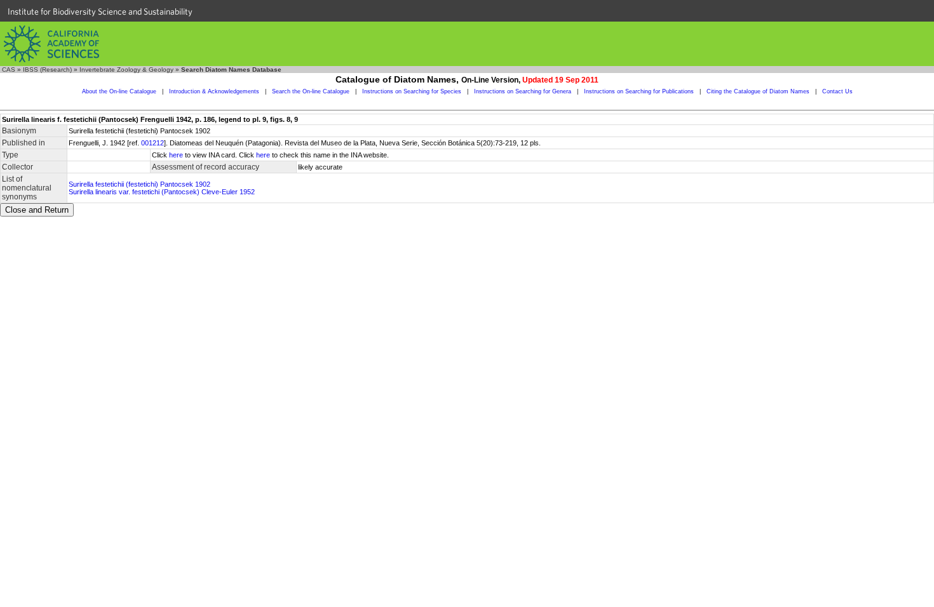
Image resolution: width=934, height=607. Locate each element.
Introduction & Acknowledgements (214, 91)
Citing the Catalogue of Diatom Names (758, 91)
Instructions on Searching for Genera (522, 91)
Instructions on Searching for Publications (639, 91)
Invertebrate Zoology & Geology (126, 69)
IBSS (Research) (47, 69)
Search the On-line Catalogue (310, 91)
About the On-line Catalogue (119, 91)
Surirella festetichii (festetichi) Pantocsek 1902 (139, 184)
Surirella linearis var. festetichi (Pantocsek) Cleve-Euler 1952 (162, 192)
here (176, 155)
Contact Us (837, 91)
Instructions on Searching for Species (411, 91)
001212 (152, 143)
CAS (8, 69)
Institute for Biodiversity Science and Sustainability (100, 11)
